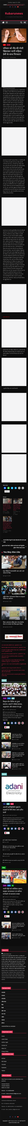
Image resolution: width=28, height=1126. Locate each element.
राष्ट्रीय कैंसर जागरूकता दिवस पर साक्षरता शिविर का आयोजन (14, 597)
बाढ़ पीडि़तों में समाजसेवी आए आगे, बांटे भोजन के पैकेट (13, 572)
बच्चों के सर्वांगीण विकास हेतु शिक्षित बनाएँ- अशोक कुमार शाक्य (18, 934)
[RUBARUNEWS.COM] (6, 954)
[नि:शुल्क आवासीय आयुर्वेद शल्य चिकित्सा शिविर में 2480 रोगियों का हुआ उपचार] (6, 766)
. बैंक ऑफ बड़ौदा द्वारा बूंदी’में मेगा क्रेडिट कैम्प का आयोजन (14, 854)
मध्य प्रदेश (8, 44)
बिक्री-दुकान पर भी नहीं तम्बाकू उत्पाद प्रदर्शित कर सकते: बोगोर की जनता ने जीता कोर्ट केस (13, 847)
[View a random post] (24, 22)
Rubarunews (14, 13)
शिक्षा (12, 885)
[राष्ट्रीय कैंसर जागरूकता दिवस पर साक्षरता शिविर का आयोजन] (14, 582)
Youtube (4, 1064)
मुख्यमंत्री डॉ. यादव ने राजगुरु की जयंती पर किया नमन (11, 668)
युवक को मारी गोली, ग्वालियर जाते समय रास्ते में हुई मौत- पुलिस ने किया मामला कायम (13, 546)
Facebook (4, 1067)
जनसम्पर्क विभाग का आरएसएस (8, 1026)
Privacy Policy (5, 1051)
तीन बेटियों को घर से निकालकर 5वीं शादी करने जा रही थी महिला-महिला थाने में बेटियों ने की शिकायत (7, 507)
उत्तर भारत (3, 1013)
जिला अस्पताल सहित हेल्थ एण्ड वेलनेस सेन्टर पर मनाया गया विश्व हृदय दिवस (13, 623)
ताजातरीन (4, 698)
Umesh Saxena (14, 815)
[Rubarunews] (3, 22)
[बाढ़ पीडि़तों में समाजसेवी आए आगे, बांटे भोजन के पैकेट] (14, 556)
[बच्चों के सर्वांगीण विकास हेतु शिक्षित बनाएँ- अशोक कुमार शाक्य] (6, 936)
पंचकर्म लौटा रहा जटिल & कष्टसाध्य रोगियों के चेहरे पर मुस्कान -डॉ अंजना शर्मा (17, 736)
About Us (4, 1048)
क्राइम (4, 44)
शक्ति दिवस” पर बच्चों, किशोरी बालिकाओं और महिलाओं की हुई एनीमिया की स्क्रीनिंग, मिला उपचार (18, 755)
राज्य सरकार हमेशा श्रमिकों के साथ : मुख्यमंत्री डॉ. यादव (12, 645)
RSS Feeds (4, 1061)
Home (3, 1036)
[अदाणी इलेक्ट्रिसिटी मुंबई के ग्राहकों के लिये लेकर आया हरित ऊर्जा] (14, 789)
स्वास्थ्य (13, 698)
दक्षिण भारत (4, 1010)
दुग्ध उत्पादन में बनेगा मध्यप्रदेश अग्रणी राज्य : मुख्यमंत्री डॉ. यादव (13, 653)
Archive (3, 1058)
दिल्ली (3, 1007)
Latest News (5, 1039)
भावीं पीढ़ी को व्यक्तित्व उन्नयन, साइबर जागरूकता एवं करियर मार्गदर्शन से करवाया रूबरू (13, 891)
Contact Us (4, 1045)
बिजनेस (8, 803)
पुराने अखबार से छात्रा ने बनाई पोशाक (10, 840)
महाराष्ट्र (12, 803)
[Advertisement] (14, 73)
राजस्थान (9, 698)
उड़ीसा (3, 1016)
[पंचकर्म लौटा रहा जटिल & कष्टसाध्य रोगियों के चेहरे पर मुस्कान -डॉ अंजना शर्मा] (6, 737)
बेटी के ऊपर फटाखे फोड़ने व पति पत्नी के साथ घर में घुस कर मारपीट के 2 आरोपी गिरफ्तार (17, 507)
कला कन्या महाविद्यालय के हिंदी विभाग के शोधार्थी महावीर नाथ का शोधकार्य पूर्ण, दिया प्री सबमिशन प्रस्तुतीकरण (18, 926)
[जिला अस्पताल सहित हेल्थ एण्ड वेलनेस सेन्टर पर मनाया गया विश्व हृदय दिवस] (14, 607)
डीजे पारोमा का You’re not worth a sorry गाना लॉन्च (13, 860)
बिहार (2, 1004)
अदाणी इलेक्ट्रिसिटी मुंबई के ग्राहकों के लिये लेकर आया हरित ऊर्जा (13, 809)
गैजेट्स (4, 803)
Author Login (5, 1042)
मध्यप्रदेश (3, 992)
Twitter (3, 1070)
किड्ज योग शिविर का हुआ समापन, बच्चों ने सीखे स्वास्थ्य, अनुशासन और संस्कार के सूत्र (12, 704)
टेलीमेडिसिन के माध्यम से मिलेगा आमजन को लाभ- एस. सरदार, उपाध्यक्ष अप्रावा (18, 745)
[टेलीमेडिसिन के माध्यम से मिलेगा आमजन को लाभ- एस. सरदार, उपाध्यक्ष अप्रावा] (6, 746)
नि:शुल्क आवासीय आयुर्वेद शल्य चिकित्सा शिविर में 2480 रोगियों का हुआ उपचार (18, 765)
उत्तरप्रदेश (3, 998)
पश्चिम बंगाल (4, 1001)
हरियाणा (3, 1023)
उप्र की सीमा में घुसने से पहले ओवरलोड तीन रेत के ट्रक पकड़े (14, 541)
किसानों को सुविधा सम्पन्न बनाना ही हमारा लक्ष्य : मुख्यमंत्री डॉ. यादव (14, 647)
